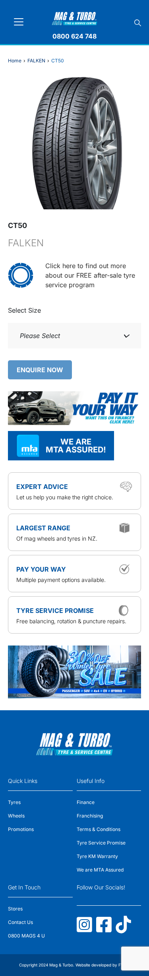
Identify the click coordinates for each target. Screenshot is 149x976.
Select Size (24, 310)
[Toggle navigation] (18, 21)
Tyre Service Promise (101, 843)
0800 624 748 (74, 36)
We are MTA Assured (100, 870)
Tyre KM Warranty (97, 856)
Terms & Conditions (98, 829)
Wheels (16, 816)
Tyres (14, 802)
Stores (15, 909)
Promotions (21, 829)
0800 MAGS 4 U (26, 936)
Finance (86, 802)
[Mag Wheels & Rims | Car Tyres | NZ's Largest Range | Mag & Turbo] (74, 17)
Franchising (90, 816)
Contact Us (20, 922)
